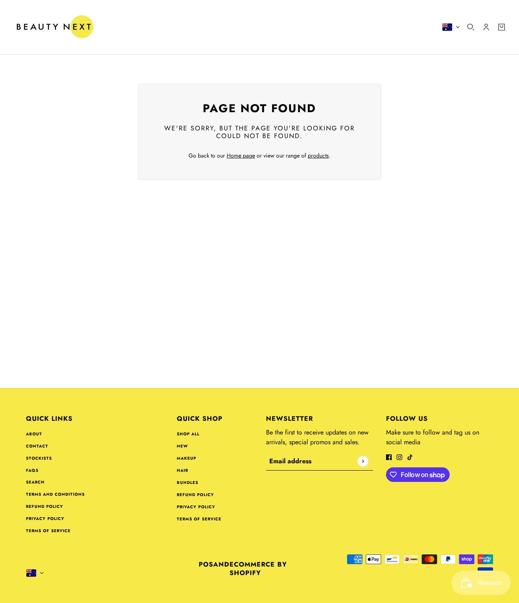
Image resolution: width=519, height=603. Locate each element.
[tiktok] (410, 456)
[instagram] (399, 456)
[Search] (470, 27)
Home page (241, 155)
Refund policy (44, 506)
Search (35, 482)
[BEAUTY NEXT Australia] (54, 27)
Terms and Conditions (55, 494)
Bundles (187, 482)
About (34, 434)
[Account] (486, 27)
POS (206, 564)
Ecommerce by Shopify (258, 568)
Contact (37, 446)
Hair (182, 470)
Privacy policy (45, 519)
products (318, 155)
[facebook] (389, 456)
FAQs (32, 470)
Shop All (188, 434)
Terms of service (48, 531)
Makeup (186, 458)
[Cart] (501, 27)
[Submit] (362, 461)
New (182, 446)
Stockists (39, 458)
